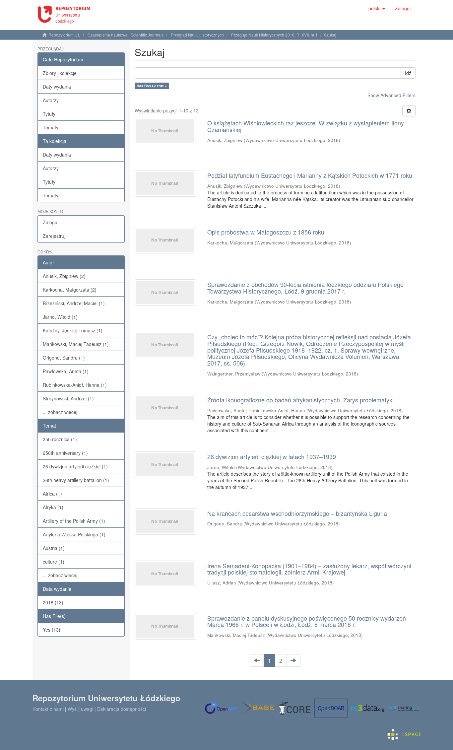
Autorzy (51, 100)
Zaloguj (50, 222)
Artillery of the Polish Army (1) (74, 520)
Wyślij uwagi (80, 709)
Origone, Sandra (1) (64, 357)
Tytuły (49, 113)
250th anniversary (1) (65, 452)
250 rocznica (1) (60, 439)
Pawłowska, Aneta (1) (66, 371)
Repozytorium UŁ (64, 34)
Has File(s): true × (152, 85)
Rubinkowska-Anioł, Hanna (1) (75, 384)
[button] (376, 8)
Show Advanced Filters (391, 95)
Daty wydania (57, 86)
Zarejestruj (54, 236)
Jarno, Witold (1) (60, 316)
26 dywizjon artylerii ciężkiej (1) (75, 466)
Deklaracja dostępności (121, 709)
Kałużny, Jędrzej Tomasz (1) (72, 330)
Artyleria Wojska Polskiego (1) (74, 534)
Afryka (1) (53, 507)
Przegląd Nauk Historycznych (197, 34)
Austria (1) (54, 548)
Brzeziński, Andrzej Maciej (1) (74, 303)
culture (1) (53, 561)
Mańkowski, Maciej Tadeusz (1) (76, 344)
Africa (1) (52, 493)
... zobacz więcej (60, 412)
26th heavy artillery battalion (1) (76, 480)
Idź (408, 73)
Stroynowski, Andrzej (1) (68, 398)
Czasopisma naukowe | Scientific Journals (125, 34)
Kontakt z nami (48, 709)
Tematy (50, 127)
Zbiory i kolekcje (60, 73)
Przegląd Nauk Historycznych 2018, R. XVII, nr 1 (274, 34)
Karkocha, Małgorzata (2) (70, 289)
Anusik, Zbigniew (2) (64, 276)
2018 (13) (53, 602)
